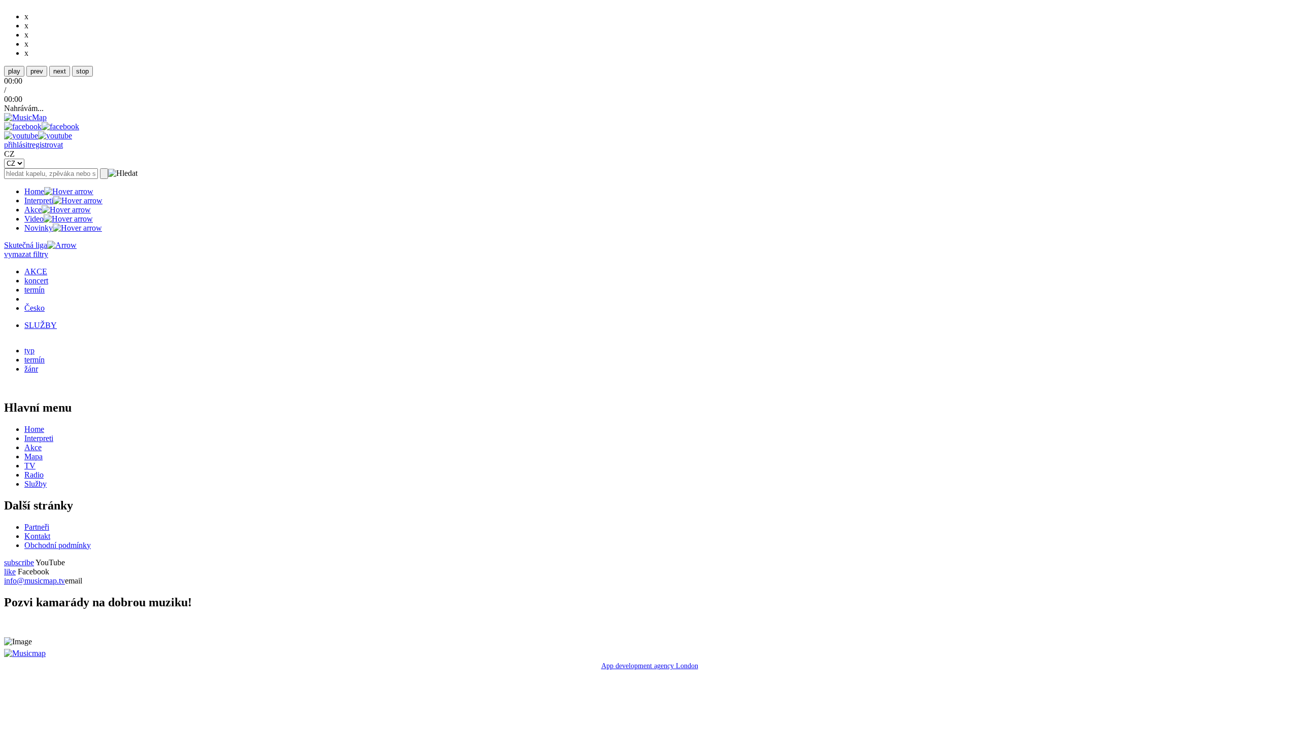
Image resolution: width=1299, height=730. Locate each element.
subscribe (19, 562)
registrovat (46, 144)
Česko (34, 308)
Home (34, 191)
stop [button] (82, 71)
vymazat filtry (26, 254)
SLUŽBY (40, 325)
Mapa (33, 456)
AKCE (35, 271)
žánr (31, 368)
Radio (34, 474)
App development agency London (649, 666)
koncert (36, 280)
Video (34, 218)
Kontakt (37, 536)
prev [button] (36, 71)
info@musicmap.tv (34, 580)
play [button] (14, 71)
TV (30, 465)
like (10, 571)
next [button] (59, 71)
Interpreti (38, 200)
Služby (35, 484)
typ (29, 350)
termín (34, 289)
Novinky (38, 228)
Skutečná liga (25, 245)
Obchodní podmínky (57, 545)
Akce (33, 209)
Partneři (36, 527)
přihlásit (16, 144)
